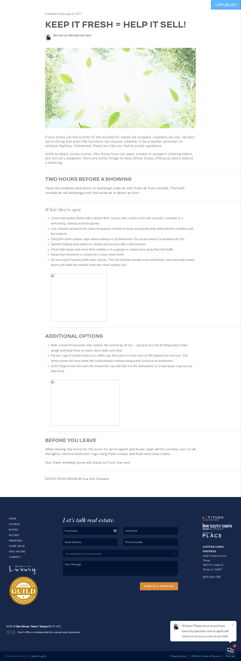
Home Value (17, 546)
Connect (15, 557)
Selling (14, 535)
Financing (15, 540)
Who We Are (17, 551)
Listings (14, 524)
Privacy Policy (178, 656)
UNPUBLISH (225, 5)
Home (12, 518)
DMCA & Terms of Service (206, 656)
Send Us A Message (159, 586)
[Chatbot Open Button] (230, 650)
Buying (13, 529)
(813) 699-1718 (211, 577)
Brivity (23, 656)
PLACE (57, 626)
